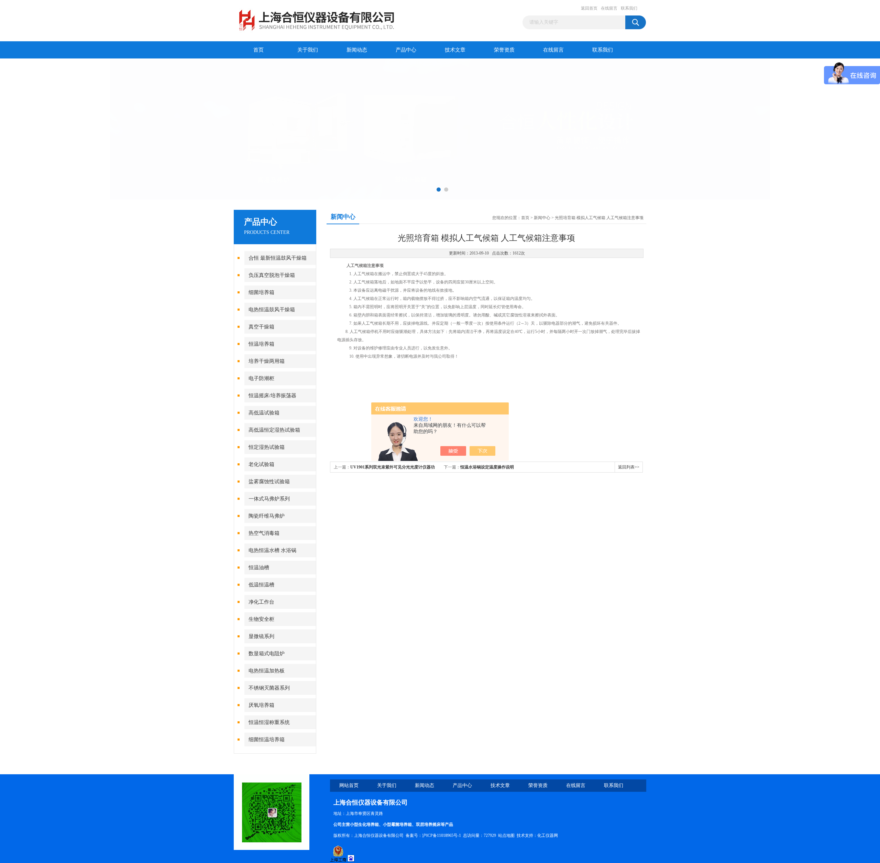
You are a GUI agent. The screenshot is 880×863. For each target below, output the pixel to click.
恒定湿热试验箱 (267, 447)
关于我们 (307, 50)
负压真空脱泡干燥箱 (272, 275)
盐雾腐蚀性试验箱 (269, 481)
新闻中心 (542, 217)
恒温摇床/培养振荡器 (272, 395)
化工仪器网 (547, 835)
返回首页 (589, 8)
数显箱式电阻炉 (267, 653)
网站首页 (349, 785)
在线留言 (609, 8)
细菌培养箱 (261, 292)
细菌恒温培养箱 (267, 739)
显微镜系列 (261, 636)
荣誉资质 (504, 50)
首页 (258, 50)
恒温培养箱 (261, 344)
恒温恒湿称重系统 (269, 722)
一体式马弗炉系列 (269, 498)
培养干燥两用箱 (267, 361)
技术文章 (455, 50)
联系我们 (629, 8)
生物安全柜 (261, 619)
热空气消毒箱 (264, 533)
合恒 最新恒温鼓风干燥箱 (278, 258)
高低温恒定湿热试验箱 (274, 430)
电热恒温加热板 (267, 670)
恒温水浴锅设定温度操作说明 (487, 467)
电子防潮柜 (261, 378)
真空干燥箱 (261, 327)
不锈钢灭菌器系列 (269, 688)
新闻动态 (356, 50)
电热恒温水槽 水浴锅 (272, 550)
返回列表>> (628, 467)
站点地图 (506, 835)
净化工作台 (261, 602)
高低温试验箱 (264, 413)
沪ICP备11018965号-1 (441, 835)
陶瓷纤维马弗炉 (267, 516)
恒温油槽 (259, 567)
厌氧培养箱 (261, 705)
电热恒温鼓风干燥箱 (272, 309)
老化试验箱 (261, 464)
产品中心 (406, 50)
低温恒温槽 (261, 584)
